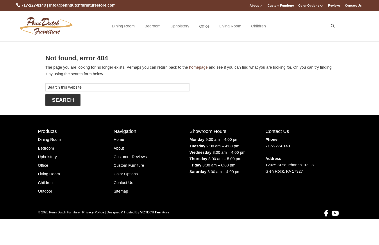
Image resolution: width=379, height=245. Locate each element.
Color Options (308, 5)
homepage (198, 67)
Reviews (334, 5)
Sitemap (121, 191)
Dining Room (123, 26)
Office (43, 165)
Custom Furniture (281, 5)
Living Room (230, 26)
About (254, 5)
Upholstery (179, 26)
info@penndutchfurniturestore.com (82, 5)
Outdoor (45, 191)
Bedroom (153, 26)
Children (258, 26)
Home (119, 139)
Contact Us (353, 5)
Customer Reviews (130, 157)
